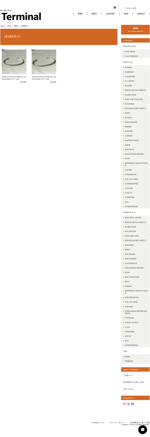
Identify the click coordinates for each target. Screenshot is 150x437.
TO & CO (128, 193)
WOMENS (129, 361)
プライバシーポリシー (117, 422)
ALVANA (128, 67)
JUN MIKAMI (130, 254)
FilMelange (130, 95)
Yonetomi (129, 197)
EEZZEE (128, 86)
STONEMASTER (131, 184)
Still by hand (131, 179)
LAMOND (129, 136)
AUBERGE (129, 72)
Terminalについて (98, 422)
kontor (128, 131)
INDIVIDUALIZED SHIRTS (135, 108)
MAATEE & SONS (132, 140)
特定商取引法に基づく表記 (133, 382)
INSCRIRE (129, 245)
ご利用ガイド (128, 375)
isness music (131, 122)
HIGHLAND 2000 (132, 236)
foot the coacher (134, 99)
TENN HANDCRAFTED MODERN (136, 312)
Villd (127, 327)
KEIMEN (128, 127)
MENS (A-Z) (128, 62)
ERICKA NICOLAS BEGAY (135, 90)
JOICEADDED (130, 259)
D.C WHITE (129, 81)
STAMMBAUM (130, 174)
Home (80, 13)
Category (110, 13)
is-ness (128, 118)
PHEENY (128, 286)
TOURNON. (129, 318)
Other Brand (131, 206)
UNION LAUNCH (132, 322)
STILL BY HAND (131, 302)
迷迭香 (127, 145)
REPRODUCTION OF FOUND (136, 164)
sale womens (131, 56)
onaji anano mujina (134, 154)
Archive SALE (129, 46)
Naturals (129, 149)
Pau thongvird (132, 277)
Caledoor (130, 76)
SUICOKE (129, 188)
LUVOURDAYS (131, 263)
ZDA (126, 202)
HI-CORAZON (130, 231)
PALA (127, 281)
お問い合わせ (128, 389)
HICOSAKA (129, 104)
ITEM (9, 26)
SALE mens (130, 51)
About (94, 13)
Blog (126, 13)
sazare (128, 170)
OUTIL (127, 159)
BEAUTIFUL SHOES (133, 218)
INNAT (127, 113)
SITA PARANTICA (132, 297)
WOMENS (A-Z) (129, 212)
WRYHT (128, 336)
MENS (16, 26)
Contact (141, 13)
